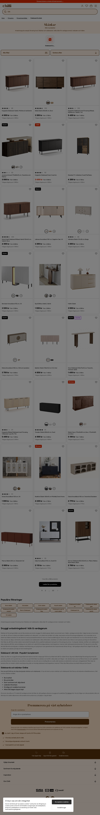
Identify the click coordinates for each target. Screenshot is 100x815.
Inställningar (61, 807)
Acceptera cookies (61, 802)
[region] (38, 805)
